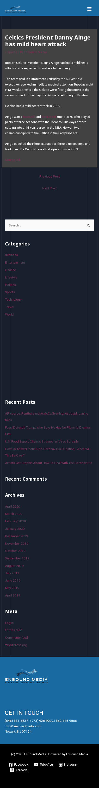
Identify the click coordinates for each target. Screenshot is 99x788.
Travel (9, 307)
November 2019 (16, 543)
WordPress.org (16, 645)
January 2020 (15, 528)
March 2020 (13, 514)
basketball (49, 117)
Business (11, 255)
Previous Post (49, 176)
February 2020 (15, 521)
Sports (12, 52)
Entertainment (15, 262)
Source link (13, 160)
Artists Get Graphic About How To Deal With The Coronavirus (48, 463)
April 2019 (12, 595)
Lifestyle (11, 277)
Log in (9, 623)
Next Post (49, 188)
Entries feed (13, 630)
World (9, 314)
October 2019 (15, 551)
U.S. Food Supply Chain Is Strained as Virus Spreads (42, 441)
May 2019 (12, 588)
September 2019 (17, 558)
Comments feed (16, 637)
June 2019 (12, 580)
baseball (29, 117)
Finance (10, 270)
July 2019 (12, 573)
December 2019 (16, 536)
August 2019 (14, 566)
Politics (10, 285)
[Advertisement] (41, 357)
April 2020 (12, 506)
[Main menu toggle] (89, 9)
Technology (13, 299)
